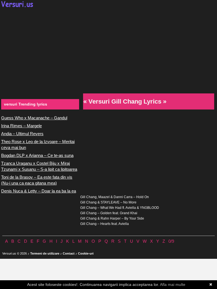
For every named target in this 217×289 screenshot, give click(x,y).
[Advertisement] (108, 49)
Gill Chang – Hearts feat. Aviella (104, 224)
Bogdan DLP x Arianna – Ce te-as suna (37, 155)
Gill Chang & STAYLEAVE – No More (108, 202)
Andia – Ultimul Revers (22, 133)
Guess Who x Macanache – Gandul (34, 117)
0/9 (171, 241)
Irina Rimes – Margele (21, 125)
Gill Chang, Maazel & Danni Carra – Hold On (114, 197)
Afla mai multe (172, 284)
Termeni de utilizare (44, 253)
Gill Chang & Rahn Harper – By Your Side (112, 218)
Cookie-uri (86, 253)
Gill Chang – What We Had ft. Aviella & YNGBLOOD (119, 208)
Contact (69, 253)
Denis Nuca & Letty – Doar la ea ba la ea (38, 191)
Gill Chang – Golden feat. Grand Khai (108, 213)
